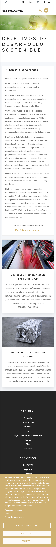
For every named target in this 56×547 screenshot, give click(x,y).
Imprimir (8, 514)
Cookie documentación (14, 517)
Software (28, 474)
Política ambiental (28, 230)
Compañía (28, 418)
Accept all (27, 541)
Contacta (28, 448)
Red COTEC (28, 465)
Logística (28, 469)
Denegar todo (27, 533)
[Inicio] (13, 10)
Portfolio (28, 427)
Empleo (28, 431)
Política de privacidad (13, 510)
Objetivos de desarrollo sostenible (28, 435)
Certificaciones (28, 422)
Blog (28, 444)
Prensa (28, 440)
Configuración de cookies (27, 525)
